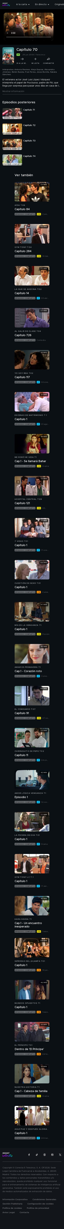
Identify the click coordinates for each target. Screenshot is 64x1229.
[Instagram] (52, 1154)
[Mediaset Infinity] (6, 4)
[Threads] (44, 1154)
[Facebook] (29, 1154)
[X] (60, 1154)
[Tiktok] (36, 1154)
